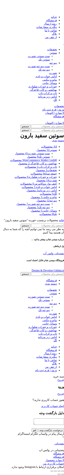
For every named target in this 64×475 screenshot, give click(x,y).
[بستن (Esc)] (62, 471)
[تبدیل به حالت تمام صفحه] (55, 471)
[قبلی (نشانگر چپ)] (62, 474)
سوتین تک (44, 59)
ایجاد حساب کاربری (52, 406)
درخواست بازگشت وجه (51, 430)
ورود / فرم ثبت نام (46, 370)
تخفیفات (59, 106)
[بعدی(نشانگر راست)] (59, 474)
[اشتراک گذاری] (59, 471)
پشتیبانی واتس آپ (53, 253)
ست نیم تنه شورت (39, 66)
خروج (60, 379)
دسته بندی (58, 140)
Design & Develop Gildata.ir (48, 270)
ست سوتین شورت (39, 56)
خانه (61, 220)
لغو (34, 430)
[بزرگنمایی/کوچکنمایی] (51, 471)
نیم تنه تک (44, 69)
